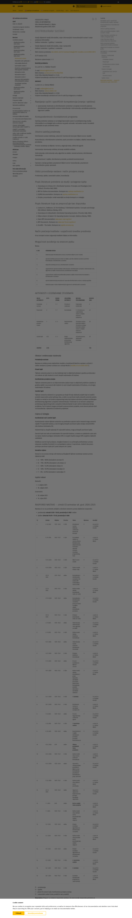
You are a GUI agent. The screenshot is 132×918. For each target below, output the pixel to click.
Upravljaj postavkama (35, 913)
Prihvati (18, 913)
